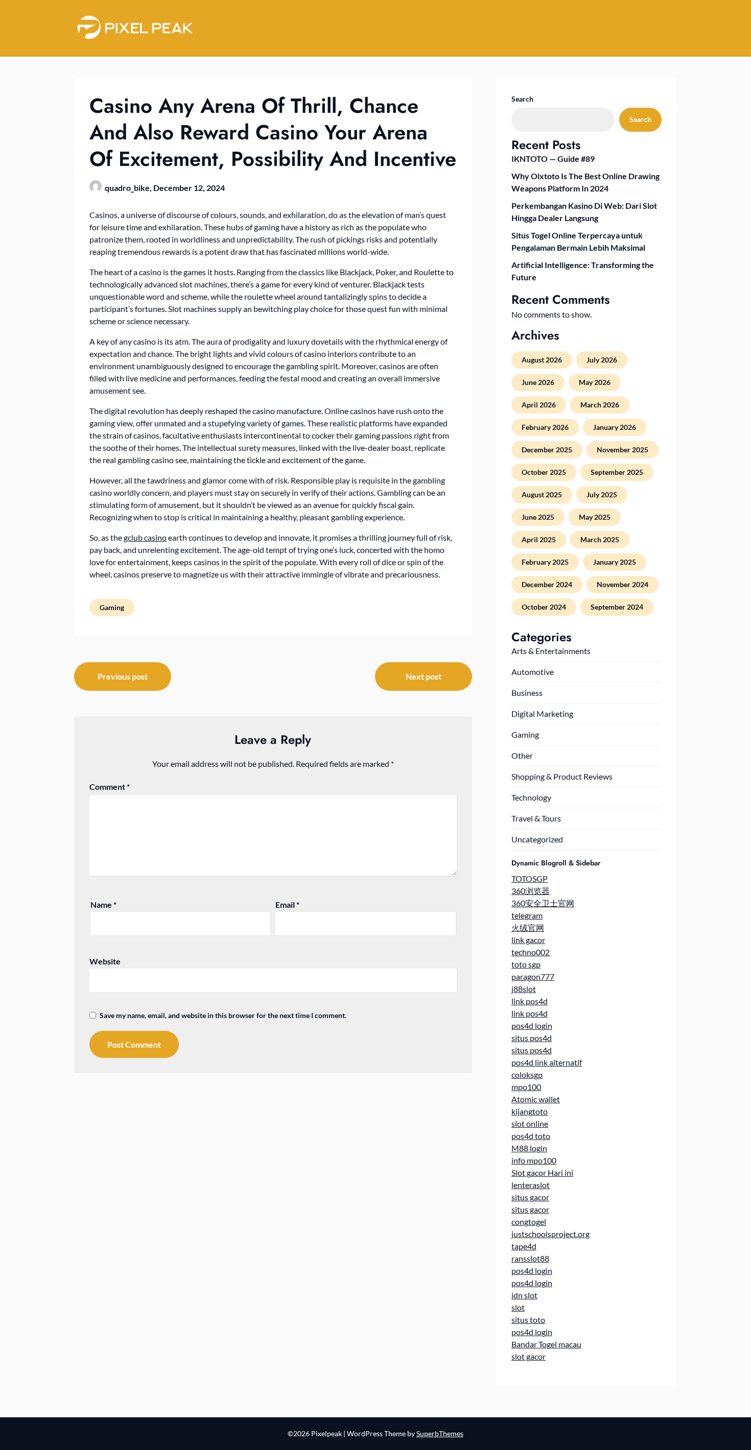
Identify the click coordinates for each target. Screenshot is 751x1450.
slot (518, 1307)
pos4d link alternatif (546, 1062)
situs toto (528, 1319)
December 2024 (547, 584)
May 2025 (595, 517)
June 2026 (538, 382)
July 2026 (601, 359)
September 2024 (617, 606)
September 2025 (617, 472)
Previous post (123, 676)
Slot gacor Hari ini (542, 1172)
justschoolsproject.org (550, 1234)
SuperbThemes (439, 1433)
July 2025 (601, 494)
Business (527, 692)
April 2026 (539, 404)
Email (287, 904)
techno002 (530, 952)
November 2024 (622, 584)
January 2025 (614, 562)
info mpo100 (533, 1160)
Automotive (532, 671)
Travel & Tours (536, 818)
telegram (527, 915)
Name (103, 904)
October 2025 (544, 472)
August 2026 (542, 359)
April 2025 (539, 539)
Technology (531, 797)
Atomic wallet (535, 1099)
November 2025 (622, 449)
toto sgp (526, 964)
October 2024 (544, 606)
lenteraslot (530, 1185)
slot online (529, 1123)
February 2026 (545, 427)
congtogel (528, 1221)
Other (522, 755)
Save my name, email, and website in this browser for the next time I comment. (223, 1015)
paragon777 (532, 976)
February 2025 (545, 562)
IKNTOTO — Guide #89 (553, 158)
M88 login (529, 1148)
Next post (423, 676)
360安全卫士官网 (542, 903)
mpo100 (526, 1087)
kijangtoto (529, 1111)
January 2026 (614, 427)
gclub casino (145, 537)
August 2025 (542, 494)
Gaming (112, 607)
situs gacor (530, 1197)
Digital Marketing (542, 713)
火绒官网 (527, 927)
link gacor (528, 940)
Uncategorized (537, 839)
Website (105, 961)
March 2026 (599, 404)
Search (522, 98)
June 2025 (538, 517)
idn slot (524, 1295)
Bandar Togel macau (546, 1344)
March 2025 (599, 539)
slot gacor (528, 1356)
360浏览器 (530, 891)
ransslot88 (530, 1258)
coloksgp (527, 1074)
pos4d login (531, 1025)
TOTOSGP (529, 878)
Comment (109, 786)
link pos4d (529, 1001)
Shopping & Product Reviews (562, 776)
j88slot (523, 989)
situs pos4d (531, 1038)
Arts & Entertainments (551, 651)
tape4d (523, 1246)
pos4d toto (530, 1136)
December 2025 (547, 449)
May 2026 (595, 382)
